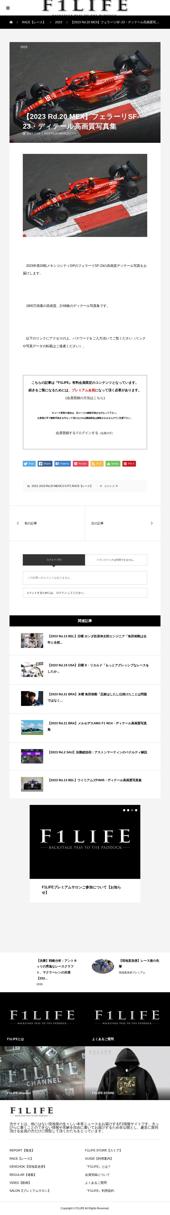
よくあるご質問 (96, 1182)
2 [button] (128, 810)
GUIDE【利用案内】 (99, 1158)
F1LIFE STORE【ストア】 (103, 1150)
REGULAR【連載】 (23, 1174)
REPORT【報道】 (22, 1150)
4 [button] (136, 810)
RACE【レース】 (82, 486)
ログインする (96, 433)
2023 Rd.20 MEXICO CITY (60, 133)
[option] (85, 853)
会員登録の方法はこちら (85, 398)
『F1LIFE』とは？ (98, 1166)
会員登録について (97, 1174)
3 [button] (132, 810)
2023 (23, 47)
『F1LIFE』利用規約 (99, 1190)
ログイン (61, 592)
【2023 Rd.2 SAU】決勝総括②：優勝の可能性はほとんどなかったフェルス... (139, 966)
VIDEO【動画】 (20, 1182)
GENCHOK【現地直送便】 (28, 1166)
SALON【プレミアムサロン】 (30, 1190)
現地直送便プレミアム (50, 972)
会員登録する (66, 433)
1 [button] (124, 810)
